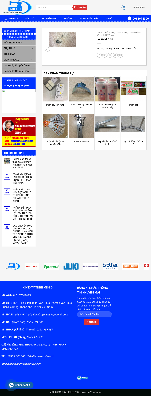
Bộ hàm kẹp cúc (81, 141)
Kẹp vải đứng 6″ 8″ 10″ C (133, 142)
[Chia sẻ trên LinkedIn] (120, 55)
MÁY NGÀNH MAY (50, 18)
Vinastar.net (95, 392)
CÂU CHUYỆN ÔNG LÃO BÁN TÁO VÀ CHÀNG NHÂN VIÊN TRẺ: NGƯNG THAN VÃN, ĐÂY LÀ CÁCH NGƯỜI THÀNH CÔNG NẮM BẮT (23, 234)
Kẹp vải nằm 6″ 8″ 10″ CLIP (107, 142)
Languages (139, 7)
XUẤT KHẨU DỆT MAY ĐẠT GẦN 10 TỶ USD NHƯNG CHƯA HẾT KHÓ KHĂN (22, 195)
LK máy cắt (109, 35)
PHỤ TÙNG (9, 48)
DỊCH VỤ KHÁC (11, 59)
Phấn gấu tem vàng (55, 105)
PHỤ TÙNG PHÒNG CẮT (126, 48)
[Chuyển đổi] (32, 42)
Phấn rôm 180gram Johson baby (107, 106)
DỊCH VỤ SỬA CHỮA (89, 18)
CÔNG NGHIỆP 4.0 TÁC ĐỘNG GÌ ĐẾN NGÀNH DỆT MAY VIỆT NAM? (22, 178)
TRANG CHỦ (12, 18)
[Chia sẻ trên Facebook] (99, 55)
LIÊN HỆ (108, 18)
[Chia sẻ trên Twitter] (104, 55)
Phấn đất (133, 105)
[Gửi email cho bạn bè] (109, 55)
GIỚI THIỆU (30, 18)
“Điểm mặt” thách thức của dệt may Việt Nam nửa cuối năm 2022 (22, 163)
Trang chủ (102, 32)
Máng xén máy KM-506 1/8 (81, 106)
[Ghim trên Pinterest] (115, 55)
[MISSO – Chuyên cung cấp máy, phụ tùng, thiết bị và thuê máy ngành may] (17, 7)
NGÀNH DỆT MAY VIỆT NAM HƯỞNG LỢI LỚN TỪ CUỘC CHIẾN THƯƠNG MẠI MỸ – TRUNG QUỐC (23, 213)
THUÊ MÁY (69, 18)
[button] (124, 7)
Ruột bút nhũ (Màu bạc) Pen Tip (55, 142)
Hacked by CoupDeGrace (16, 65)
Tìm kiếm (81, 7)
